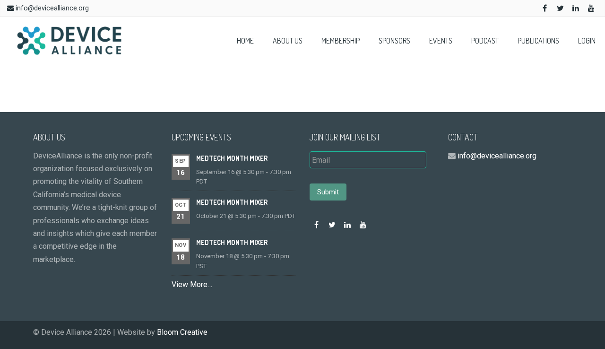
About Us (287, 40)
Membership (340, 40)
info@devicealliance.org (52, 8)
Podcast (485, 40)
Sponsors (394, 40)
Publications (538, 40)
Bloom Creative (182, 332)
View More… (192, 284)
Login (587, 40)
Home (245, 40)
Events (440, 40)
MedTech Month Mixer (232, 158)
